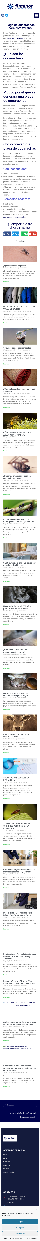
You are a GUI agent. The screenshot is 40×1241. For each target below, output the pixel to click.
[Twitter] (6, 15)
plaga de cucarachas (15, 38)
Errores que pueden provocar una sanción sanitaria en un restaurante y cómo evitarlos (19, 1068)
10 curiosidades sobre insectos (17, 348)
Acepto (20, 1222)
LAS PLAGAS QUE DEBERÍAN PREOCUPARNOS (16, 735)
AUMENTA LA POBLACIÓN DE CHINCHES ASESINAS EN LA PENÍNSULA (16, 825)
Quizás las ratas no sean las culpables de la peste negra (15, 694)
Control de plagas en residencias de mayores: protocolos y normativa (19, 870)
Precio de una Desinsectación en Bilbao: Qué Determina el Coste (17, 914)
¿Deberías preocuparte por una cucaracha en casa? (17, 477)
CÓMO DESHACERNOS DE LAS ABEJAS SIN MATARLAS (17, 433)
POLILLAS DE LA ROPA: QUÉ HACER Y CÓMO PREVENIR (19, 308)
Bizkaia (5, 1155)
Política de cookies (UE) (27, 1117)
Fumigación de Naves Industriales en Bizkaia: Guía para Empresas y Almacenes (19, 956)
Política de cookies (8, 1238)
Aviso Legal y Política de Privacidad (26, 1238)
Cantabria (6, 1165)
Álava (5, 1158)
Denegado (20, 1228)
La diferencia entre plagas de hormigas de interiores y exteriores (18, 520)
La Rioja (6, 1168)
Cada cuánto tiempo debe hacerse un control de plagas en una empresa (19, 1023)
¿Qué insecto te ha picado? (15, 266)
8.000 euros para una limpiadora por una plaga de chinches (19, 564)
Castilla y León (8, 1172)
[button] (36, 1209)
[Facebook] (2, 15)
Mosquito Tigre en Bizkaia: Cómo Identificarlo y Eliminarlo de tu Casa (19, 982)
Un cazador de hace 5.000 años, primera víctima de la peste (17, 607)
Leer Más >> (6, 282)
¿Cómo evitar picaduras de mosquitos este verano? (15, 651)
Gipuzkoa (6, 1162)
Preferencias (20, 1234)
